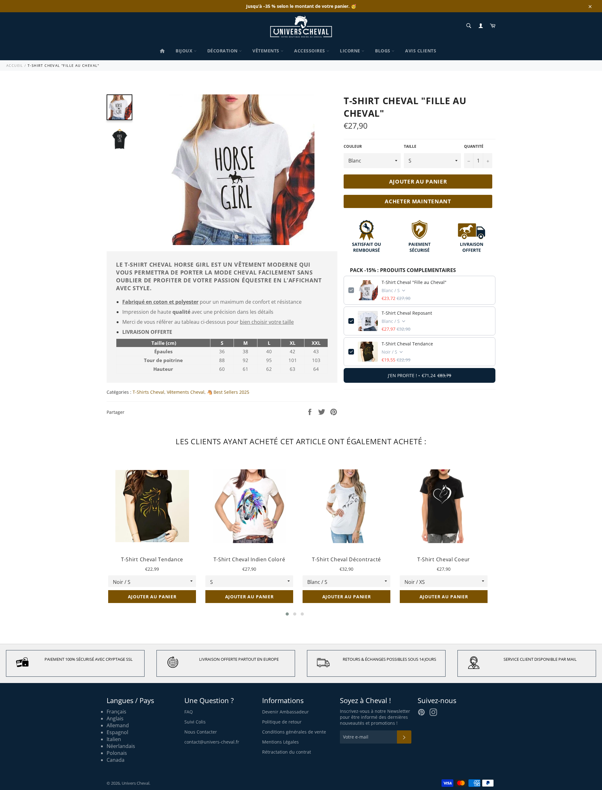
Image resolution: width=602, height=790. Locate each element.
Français (116, 711)
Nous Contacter (200, 732)
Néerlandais (121, 746)
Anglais (115, 718)
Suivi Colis (195, 722)
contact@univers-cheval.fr (211, 742)
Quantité (473, 146)
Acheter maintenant (418, 201)
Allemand (118, 725)
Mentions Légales (280, 742)
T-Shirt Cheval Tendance (407, 344)
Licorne (351, 51)
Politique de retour (282, 722)
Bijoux (185, 51)
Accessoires (310, 51)
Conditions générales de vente (294, 732)
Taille (410, 146)
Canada (115, 759)
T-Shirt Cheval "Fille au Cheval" (414, 282)
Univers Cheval (135, 783)
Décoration (223, 51)
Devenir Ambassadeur (285, 712)
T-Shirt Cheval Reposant (407, 313)
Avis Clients (420, 51)
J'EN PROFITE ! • (419, 375)
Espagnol (117, 732)
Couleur (353, 146)
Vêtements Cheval (185, 392)
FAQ (188, 712)
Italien (114, 739)
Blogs (383, 51)
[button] (287, 614)
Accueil (14, 65)
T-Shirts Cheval (148, 392)
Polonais (117, 753)
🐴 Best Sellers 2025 (228, 392)
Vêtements (266, 51)
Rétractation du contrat (286, 752)
